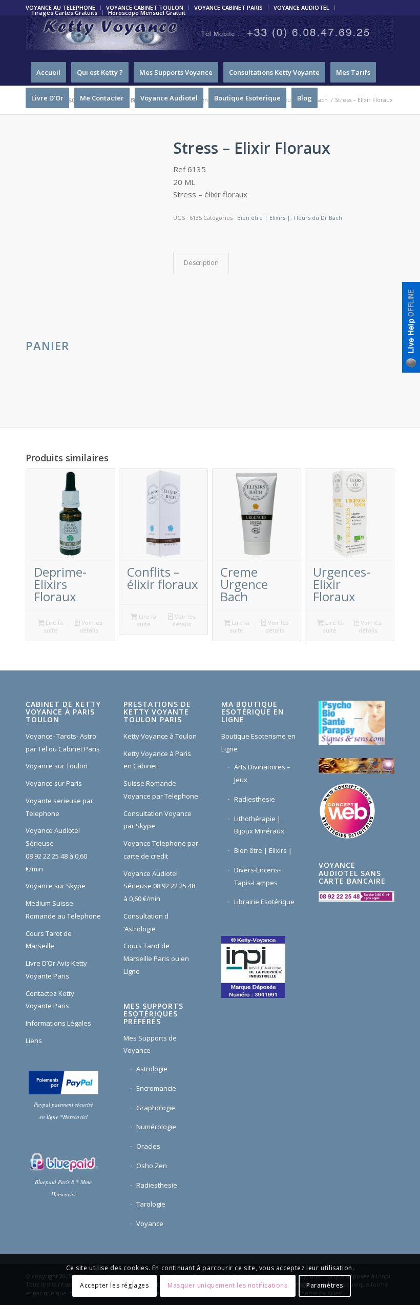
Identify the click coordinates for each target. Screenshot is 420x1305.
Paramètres (324, 1285)
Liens (34, 1040)
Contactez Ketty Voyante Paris (50, 1000)
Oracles (148, 1146)
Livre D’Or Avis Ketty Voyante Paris (56, 970)
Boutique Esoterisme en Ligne (258, 742)
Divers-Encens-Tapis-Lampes (257, 876)
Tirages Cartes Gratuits (64, 12)
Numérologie (156, 1126)
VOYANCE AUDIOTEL (301, 7)
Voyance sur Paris (54, 783)
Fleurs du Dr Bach (317, 217)
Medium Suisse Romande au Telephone (63, 910)
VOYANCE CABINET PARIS (228, 7)
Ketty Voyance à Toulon (160, 736)
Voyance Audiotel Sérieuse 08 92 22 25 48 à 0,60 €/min (56, 849)
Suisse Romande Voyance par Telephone (160, 790)
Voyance (149, 1223)
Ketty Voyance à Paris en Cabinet (157, 760)
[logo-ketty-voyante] (210, 37)
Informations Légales (58, 1023)
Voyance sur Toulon (57, 765)
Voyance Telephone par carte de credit (160, 850)
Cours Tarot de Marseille (49, 940)
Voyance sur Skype (56, 885)
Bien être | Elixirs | (263, 217)
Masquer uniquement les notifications (227, 1285)
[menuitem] (228, 7)
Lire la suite (53, 626)
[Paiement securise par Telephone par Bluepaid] (63, 1162)
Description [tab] (201, 262)
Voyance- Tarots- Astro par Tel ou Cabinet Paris (63, 742)
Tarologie (150, 1204)
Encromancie (156, 1088)
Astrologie (151, 1068)
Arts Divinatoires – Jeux (262, 773)
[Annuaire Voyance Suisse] (356, 767)
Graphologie (155, 1107)
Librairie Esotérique (264, 901)
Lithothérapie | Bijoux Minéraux (259, 825)
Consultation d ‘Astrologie (146, 922)
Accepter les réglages (114, 1285)
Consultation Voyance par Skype (157, 820)
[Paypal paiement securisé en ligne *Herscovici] (63, 1082)
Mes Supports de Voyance (150, 1044)
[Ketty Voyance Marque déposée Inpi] (255, 966)
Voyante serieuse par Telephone (59, 807)
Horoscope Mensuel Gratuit (146, 12)
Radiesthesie (156, 1185)
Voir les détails (90, 626)
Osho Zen (151, 1165)
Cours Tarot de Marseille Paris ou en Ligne (156, 958)
